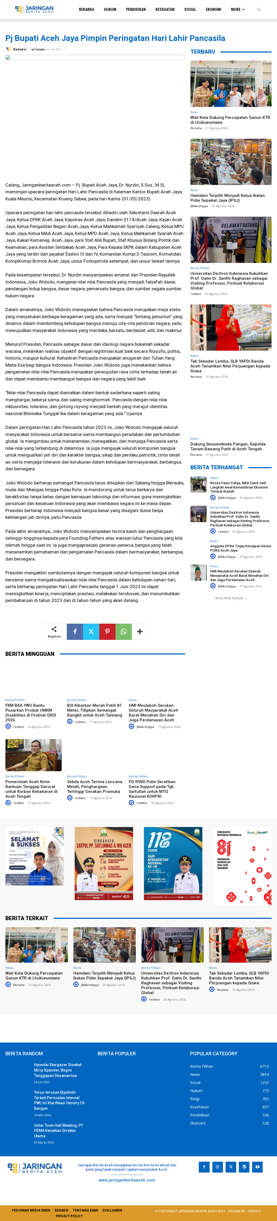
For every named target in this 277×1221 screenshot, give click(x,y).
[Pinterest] (107, 632)
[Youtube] (257, 1167)
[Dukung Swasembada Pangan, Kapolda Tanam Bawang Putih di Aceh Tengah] (231, 410)
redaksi (18, 727)
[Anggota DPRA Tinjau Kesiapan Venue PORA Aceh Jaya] (198, 547)
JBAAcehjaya (145, 727)
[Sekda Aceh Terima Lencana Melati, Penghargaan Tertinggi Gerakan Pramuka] (95, 755)
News (133, 699)
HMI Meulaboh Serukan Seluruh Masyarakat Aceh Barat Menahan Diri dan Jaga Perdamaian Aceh (153, 712)
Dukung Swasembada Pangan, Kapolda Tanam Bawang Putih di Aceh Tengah (228, 446)
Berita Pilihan (15, 699)
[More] (140, 632)
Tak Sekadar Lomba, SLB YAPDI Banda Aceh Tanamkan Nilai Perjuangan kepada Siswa (230, 366)
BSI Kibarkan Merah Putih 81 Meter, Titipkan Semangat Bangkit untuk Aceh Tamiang (94, 710)
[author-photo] (8, 726)
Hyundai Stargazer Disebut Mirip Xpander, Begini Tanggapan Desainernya (57, 1070)
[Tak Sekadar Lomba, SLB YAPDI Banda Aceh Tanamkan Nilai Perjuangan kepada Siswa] (231, 327)
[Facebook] (75, 632)
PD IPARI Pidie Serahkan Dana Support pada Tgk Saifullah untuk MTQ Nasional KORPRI (152, 789)
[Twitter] (91, 632)
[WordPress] (244, 1167)
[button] (258, 9)
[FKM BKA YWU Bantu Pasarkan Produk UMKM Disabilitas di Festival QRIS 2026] (33, 679)
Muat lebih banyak (229, 598)
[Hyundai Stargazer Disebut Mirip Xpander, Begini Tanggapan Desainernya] (17, 1070)
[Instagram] (217, 1167)
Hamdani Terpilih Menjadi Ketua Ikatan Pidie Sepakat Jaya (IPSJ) (227, 198)
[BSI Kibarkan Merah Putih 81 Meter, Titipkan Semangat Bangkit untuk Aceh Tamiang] (95, 679)
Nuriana (196, 128)
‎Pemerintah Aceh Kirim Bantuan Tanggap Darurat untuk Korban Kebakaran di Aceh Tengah (31, 789)
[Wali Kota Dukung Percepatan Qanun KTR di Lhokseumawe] (231, 84)
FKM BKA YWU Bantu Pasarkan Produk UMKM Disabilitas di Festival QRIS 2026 (30, 712)
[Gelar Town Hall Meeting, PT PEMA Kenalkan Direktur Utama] (17, 1131)
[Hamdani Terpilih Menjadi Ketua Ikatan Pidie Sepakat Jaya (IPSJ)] (231, 162)
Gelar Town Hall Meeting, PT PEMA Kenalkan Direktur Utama (58, 1130)
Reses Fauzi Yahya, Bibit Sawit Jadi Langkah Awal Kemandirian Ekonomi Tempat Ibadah (239, 487)
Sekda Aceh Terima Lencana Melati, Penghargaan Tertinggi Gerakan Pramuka (94, 786)
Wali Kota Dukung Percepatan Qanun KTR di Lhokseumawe (34, 976)
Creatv (219, 1184)
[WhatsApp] (124, 632)
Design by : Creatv (244, 1211)
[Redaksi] (8, 49)
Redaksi (19, 49)
